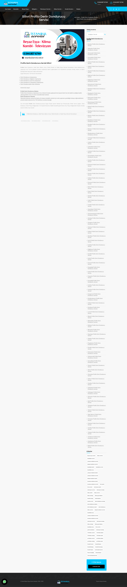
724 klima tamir (99, 535)
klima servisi (100, 455)
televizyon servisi (91, 489)
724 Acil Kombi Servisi (92, 555)
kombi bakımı (98, 498)
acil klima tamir (99, 541)
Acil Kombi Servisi (99, 549)
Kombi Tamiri (90, 549)
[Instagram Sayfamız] (119, 9)
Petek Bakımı (98, 552)
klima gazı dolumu (98, 495)
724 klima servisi (91, 532)
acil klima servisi (91, 538)
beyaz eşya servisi (91, 455)
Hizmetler (16, 9)
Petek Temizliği (90, 552)
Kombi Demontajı (99, 547)
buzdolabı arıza (90, 469)
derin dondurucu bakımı (36, 120)
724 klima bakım (99, 532)
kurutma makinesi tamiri (92, 481)
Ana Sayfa (8, 9)
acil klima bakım (99, 538)
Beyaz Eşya (25, 9)
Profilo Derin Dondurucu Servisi (89, 17)
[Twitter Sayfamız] (114, 9)
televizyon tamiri (97, 487)
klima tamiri (89, 492)
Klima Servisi (58, 9)
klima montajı (90, 495)
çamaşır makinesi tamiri (92, 472)
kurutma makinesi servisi (92, 484)
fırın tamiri (102, 484)
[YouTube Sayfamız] (116, 9)
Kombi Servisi (69, 9)
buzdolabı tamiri (90, 467)
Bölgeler (34, 9)
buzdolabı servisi (91, 458)
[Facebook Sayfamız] (111, 9)
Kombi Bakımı (98, 544)
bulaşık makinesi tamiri (92, 478)
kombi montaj (90, 498)
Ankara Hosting (103, 581)
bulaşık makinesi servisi (92, 464)
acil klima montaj (91, 541)
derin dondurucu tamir (46, 120)
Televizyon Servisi (45, 9)
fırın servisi (89, 487)
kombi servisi (90, 501)
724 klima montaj (91, 535)
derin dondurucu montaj (25, 120)
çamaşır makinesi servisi (92, 461)
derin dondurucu (55, 120)
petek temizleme (90, 529)
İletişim (78, 9)
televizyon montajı (100, 489)
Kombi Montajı (90, 547)
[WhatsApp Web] (4, 582)
